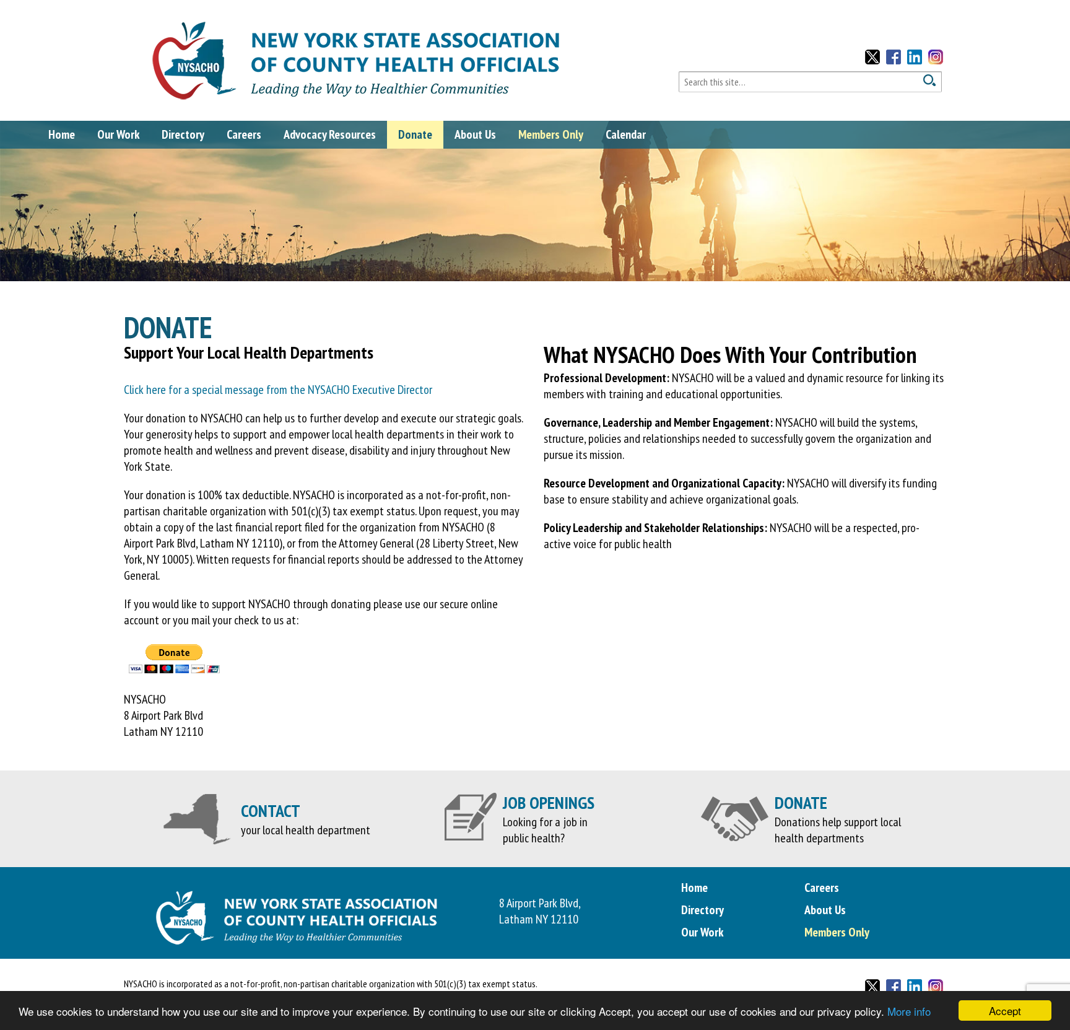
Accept (1005, 1010)
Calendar (626, 134)
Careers (244, 134)
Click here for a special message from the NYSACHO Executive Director (278, 390)
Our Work (118, 134)
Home (61, 134)
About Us (475, 134)
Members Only (550, 134)
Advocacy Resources (330, 134)
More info (909, 1011)
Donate (415, 134)
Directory (183, 134)
